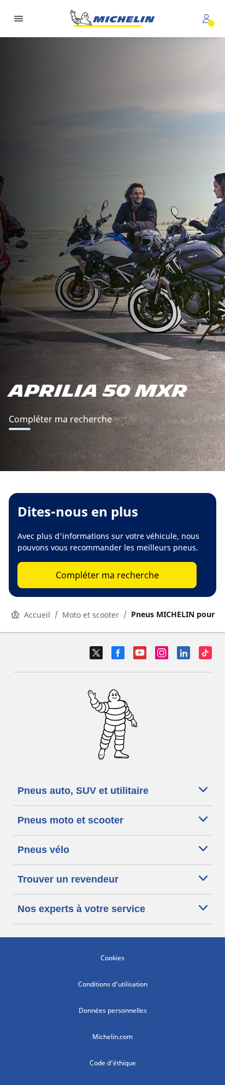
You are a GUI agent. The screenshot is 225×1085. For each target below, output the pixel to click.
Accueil (37, 615)
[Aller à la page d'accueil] (112, 18)
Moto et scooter (90, 615)
